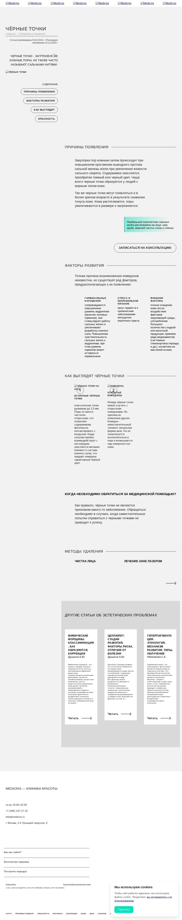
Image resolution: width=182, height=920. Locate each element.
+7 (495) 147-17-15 (17, 811)
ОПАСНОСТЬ (46, 118)
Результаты (58, 913)
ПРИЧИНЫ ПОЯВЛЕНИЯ (39, 91)
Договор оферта (11, 884)
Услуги (9, 913)
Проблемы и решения (32, 34)
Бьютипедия (71, 913)
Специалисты (43, 913)
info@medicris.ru (15, 817)
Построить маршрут (15, 871)
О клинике (102, 913)
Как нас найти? (13, 852)
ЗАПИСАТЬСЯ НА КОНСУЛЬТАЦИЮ (145, 247)
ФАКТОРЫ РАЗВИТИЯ (40, 100)
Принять (124, 909)
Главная (11, 34)
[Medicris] (91, 3)
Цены (92, 913)
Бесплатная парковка (16, 861)
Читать (73, 718)
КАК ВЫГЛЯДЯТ (44, 109)
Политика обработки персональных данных (77, 884)
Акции (83, 913)
